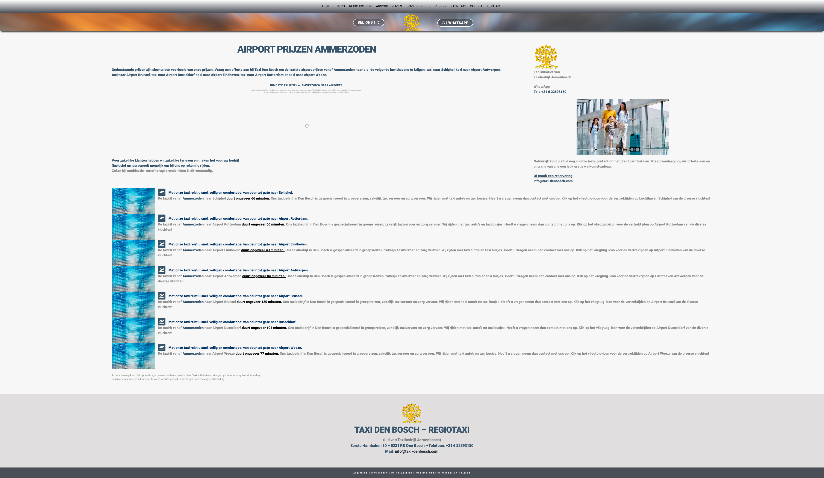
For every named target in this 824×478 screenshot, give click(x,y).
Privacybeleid (401, 472)
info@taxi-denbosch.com (553, 181)
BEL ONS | (369, 22)
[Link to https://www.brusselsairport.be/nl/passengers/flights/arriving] (161, 296)
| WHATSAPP (456, 23)
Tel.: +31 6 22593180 (550, 92)
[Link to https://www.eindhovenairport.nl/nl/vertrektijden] (161, 244)
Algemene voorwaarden (370, 472)
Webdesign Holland (456, 472)
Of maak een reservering (553, 176)
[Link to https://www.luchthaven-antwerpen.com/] (161, 270)
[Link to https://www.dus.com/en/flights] (161, 321)
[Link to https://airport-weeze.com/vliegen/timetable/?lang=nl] (161, 347)
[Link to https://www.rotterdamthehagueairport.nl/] (161, 218)
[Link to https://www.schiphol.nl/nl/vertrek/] (161, 192)
